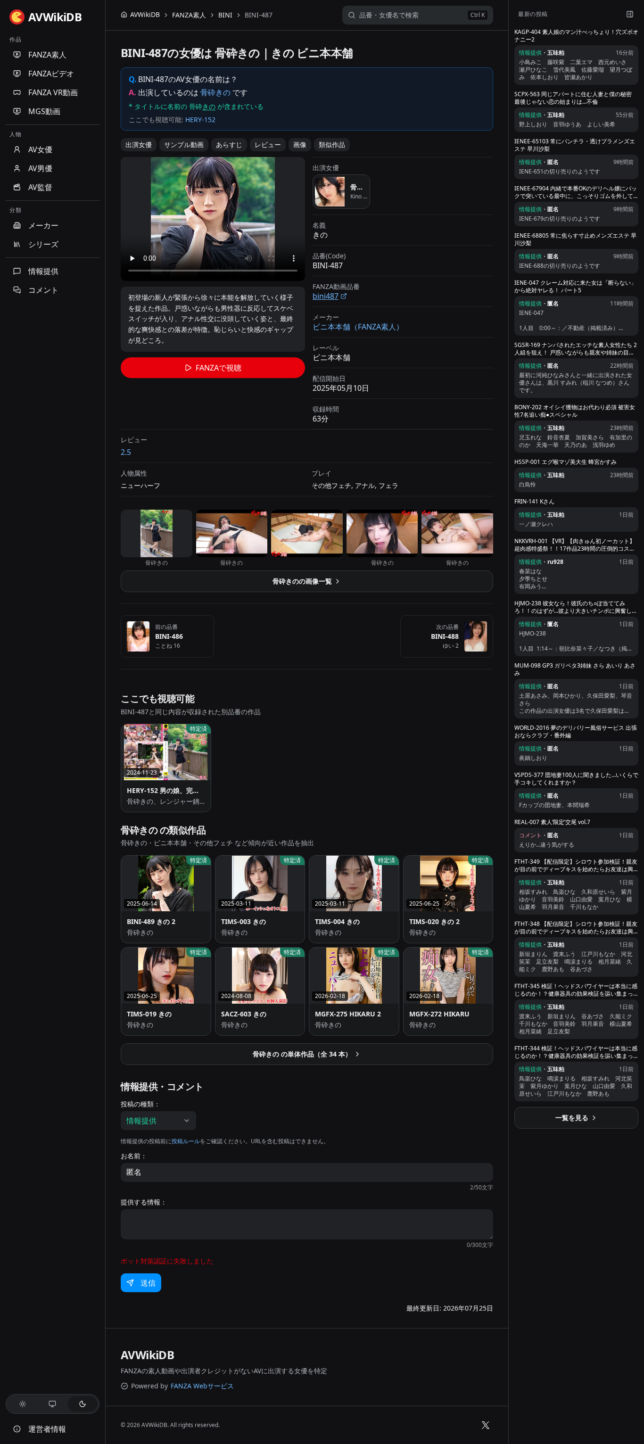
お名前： (134, 1156)
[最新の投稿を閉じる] (629, 14)
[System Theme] (52, 1403)
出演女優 (138, 144)
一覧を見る (571, 1117)
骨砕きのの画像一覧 (302, 581)
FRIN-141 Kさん (534, 501)
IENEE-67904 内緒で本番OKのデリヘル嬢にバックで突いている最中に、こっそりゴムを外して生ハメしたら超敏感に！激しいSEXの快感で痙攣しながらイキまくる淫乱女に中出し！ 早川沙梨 (575, 192)
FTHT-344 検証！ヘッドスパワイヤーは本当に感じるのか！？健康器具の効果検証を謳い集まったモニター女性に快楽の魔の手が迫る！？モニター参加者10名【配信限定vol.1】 (575, 1052)
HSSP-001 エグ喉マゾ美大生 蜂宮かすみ (565, 462)
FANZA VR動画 (53, 92)
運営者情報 (47, 1429)
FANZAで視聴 (218, 368)
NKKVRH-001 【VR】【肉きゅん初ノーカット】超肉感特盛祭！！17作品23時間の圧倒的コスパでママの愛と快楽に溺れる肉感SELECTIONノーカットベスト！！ (574, 545)
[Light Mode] (22, 1403)
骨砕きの (215, 92)
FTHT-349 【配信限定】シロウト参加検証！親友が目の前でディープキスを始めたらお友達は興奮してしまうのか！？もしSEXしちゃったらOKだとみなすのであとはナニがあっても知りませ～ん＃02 (575, 865)
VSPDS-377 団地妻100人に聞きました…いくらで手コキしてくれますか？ (576, 778)
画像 (299, 144)
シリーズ (43, 244)
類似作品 (332, 144)
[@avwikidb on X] (485, 1425)
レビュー (268, 144)
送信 (148, 1283)
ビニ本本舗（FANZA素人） (358, 326)
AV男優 (40, 168)
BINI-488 (445, 636)
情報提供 (43, 271)
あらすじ (229, 144)
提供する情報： (144, 1202)
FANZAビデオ (51, 73)
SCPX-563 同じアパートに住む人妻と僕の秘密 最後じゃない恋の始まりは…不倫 (573, 98)
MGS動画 (44, 111)
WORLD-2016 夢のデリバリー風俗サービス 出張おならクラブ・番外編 (575, 731)
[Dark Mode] (82, 1403)
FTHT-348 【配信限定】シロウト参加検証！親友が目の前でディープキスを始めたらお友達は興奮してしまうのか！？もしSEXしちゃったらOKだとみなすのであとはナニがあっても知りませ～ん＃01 (575, 927)
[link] (258, 15)
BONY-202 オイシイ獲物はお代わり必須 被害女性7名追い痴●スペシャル (574, 411)
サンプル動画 (184, 144)
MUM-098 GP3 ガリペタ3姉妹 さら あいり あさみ (575, 669)
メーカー (43, 225)
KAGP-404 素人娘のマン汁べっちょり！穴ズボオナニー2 (576, 35)
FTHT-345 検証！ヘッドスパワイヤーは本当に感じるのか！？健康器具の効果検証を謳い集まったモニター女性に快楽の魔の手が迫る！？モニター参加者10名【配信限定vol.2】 (575, 990)
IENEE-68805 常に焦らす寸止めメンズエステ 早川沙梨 (575, 239)
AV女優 (40, 149)
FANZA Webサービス (202, 1385)
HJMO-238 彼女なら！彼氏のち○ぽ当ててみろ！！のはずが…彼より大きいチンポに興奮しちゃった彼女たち (575, 607)
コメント (43, 290)
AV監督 (40, 187)
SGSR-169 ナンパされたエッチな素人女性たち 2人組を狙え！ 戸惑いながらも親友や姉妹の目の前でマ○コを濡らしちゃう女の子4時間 (575, 348)
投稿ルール (186, 1141)
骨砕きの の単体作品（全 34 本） (302, 1053)
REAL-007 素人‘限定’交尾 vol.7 (552, 822)
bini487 (326, 296)
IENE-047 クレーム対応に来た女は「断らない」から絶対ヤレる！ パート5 (575, 286)
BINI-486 (169, 636)
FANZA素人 (47, 55)
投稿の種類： (140, 1104)
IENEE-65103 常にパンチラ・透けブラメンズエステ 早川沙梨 (574, 145)
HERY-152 (200, 119)
